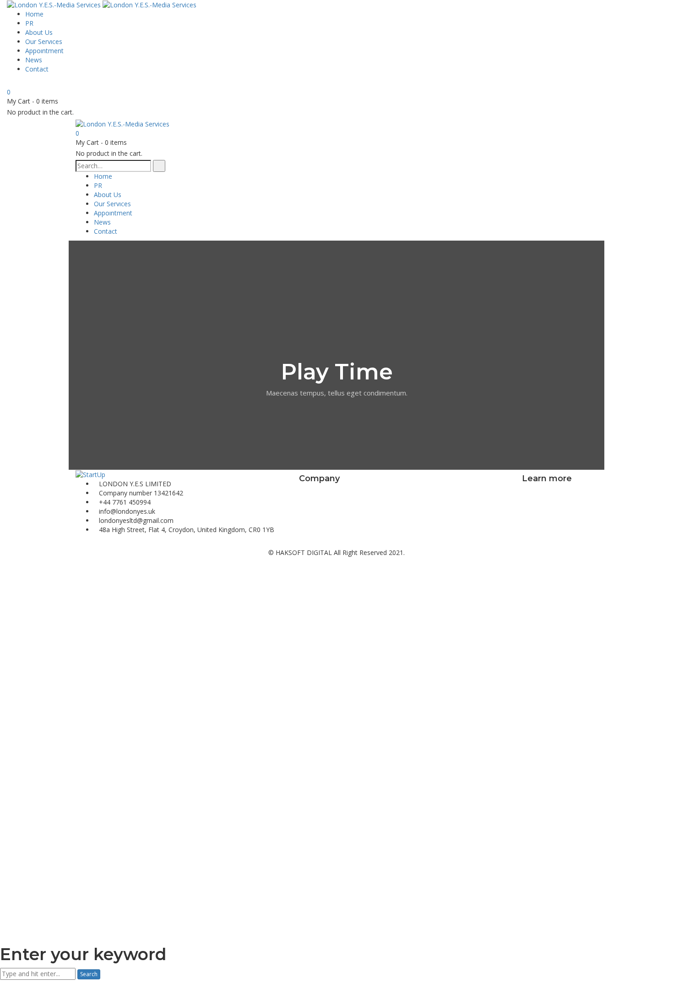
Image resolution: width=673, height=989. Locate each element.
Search (89, 974)
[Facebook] (78, 543)
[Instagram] (98, 543)
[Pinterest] (91, 543)
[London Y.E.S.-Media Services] (55, 4)
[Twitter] (84, 543)
